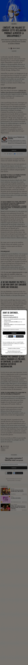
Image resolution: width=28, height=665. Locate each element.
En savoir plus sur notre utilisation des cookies (14, 352)
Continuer (14, 333)
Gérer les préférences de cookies (14, 351)
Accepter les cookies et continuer (14, 348)
